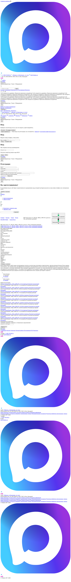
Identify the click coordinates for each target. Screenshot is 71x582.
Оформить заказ (7, 209)
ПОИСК (15, 212)
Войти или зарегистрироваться (8, 106)
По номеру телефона (10, 130)
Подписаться (4, 326)
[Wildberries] (2, 336)
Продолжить (3, 175)
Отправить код (8, 141)
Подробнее (3, 286)
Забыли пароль (6, 199)
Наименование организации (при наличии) (11, 173)
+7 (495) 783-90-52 (9, 333)
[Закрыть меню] (2, 105)
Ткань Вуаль (13, 219)
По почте (3, 130)
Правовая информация (35, 412)
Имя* (2, 167)
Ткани (12, 217)
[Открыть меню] (1, 85)
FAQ (17, 90)
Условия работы (13, 412)
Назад (2, 141)
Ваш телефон (4, 140)
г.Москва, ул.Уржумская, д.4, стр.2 (19, 112)
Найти (17, 88)
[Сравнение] (1, 91)
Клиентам (13, 90)
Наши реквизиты (5, 412)
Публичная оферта (5, 413)
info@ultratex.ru (6, 112)
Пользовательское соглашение (39, 413)
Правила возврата (25, 412)
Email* (2, 171)
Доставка (19, 412)
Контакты (27, 90)
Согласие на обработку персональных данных (20, 413)
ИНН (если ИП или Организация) (9, 174)
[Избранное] (3, 91)
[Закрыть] (2, 121)
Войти (6, 154)
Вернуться (10, 175)
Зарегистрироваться (5, 131)
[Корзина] (5, 91)
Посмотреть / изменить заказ (10, 208)
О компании (7, 90)
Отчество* (3, 170)
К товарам (5, 276)
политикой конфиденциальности (48, 131)
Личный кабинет (20, 330)
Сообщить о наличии (5, 264)
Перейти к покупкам (5, 191)
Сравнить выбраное (5, 1)
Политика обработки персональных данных (56, 413)
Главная (2, 217)
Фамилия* (3, 168)
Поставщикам (21, 90)
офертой (37, 131)
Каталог (2, 90)
